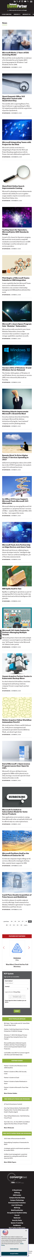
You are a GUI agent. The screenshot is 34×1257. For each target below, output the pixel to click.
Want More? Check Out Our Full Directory (17, 965)
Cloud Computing (6, 14)
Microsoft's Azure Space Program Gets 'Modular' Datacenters (16, 325)
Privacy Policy (17, 992)
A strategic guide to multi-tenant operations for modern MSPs (17, 1149)
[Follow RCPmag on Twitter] (17, 1)
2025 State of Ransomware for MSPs (14, 1138)
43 (17, 925)
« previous (6, 921)
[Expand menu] (31, 2)
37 (22, 921)
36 (19, 921)
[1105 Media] (17, 1183)
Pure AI (17, 1215)
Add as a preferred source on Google (18, 10)
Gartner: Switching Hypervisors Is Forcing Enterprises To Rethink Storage (16, 1030)
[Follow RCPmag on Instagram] (22, 2)
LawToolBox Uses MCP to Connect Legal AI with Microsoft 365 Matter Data (16, 1053)
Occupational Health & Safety (17, 1213)
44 (21, 925)
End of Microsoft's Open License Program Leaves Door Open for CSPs (16, 766)
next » (26, 925)
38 (26, 921)
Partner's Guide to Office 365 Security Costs (15, 1072)
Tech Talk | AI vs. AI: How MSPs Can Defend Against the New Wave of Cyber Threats (17, 1123)
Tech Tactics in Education (17, 1228)
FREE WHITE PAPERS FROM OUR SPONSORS (17, 1133)
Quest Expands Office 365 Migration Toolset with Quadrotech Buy (13, 99)
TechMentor (17, 1225)
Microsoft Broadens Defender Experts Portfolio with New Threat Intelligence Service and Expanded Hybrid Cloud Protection (15, 1046)
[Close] (26, 1231)
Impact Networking (17, 956)
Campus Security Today (17, 1198)
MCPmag (17, 1208)
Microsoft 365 (27, 14)
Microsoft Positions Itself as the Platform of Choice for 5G (15, 854)
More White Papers (10, 1162)
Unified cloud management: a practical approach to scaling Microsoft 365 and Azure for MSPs (15, 1156)
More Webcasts (9, 1128)
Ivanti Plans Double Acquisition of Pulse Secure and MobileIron (16, 896)
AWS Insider (17, 1195)
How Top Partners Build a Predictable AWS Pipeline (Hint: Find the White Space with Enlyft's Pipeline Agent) (16, 1110)
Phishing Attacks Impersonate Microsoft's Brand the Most (15, 413)
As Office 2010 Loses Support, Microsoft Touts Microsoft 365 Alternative (15, 501)
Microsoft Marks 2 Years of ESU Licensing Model (15, 54)
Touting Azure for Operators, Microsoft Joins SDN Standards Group (15, 232)
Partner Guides (17, 1060)
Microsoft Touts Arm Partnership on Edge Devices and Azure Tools (16, 546)
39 (30, 921)
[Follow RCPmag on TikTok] (19, 2)
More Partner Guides (10, 1093)
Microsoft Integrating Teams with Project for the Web (16, 143)
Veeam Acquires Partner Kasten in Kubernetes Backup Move (17, 677)
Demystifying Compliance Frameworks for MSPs (16, 1143)
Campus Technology (17, 1200)
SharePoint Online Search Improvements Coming (13, 187)
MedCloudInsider (17, 1210)
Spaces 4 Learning (17, 1223)
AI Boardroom (17, 1190)
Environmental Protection (17, 1203)
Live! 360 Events (17, 1205)
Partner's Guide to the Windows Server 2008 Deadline (15, 1066)
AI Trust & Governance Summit (13, 1104)
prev (3, 947)
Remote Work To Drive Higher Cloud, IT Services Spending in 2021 (15, 458)
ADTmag (17, 1192)
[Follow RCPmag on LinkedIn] (15, 2)
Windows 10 (17, 14)
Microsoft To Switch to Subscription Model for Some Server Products (14, 812)
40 (7, 925)
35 (15, 921)
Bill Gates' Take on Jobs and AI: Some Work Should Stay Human (16, 1024)
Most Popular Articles (17, 1019)
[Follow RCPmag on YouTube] (25, 1)
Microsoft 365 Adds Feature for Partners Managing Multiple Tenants (15, 633)
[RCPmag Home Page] (17, 4)
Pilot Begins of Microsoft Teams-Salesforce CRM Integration (16, 279)
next (29, 947)
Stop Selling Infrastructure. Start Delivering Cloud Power (16, 1117)
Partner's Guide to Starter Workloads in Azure (15, 1082)
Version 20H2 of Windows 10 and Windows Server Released (16, 369)
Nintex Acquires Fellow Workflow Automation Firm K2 (16, 721)
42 (14, 925)
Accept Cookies (14, 1253)
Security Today (17, 1220)
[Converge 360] (17, 1177)
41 (10, 925)
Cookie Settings (14, 1248)
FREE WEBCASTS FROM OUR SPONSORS (17, 1099)
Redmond (17, 1218)
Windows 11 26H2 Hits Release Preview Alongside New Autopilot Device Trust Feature (15, 1037)
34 (11, 921)
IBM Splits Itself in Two (11, 589)
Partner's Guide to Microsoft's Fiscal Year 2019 (16, 1088)
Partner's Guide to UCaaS (11, 1077)
